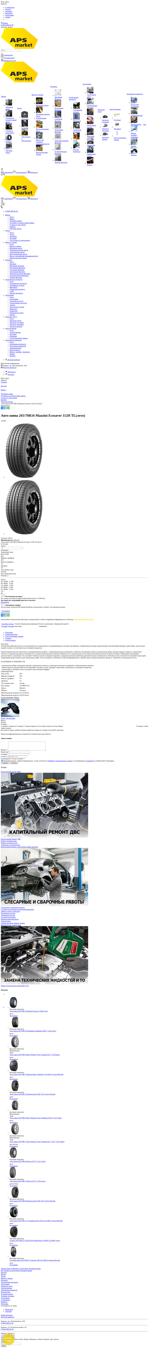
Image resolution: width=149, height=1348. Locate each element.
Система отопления (8, 917)
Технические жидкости (18, 283)
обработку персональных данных (60, 761)
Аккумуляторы (15, 332)
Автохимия (14, 299)
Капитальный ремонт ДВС (11, 772)
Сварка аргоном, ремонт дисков (13, 923)
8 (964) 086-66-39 (7, 1329)
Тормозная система (8, 915)
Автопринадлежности (18, 344)
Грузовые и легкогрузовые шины (13, 396)
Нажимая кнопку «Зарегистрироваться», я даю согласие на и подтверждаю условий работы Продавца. (58, 761)
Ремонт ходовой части (9, 843)
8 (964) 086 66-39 (7, 25)
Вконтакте (12, 372)
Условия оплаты (7, 1294)
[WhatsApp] (8, 408)
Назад (12, 217)
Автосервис (5, 1298)
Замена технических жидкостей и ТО (15, 986)
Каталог (4, 1272)
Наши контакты (7, 1315)
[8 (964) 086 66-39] (2, 207)
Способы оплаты (7, 624)
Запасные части (15, 321)
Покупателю (5, 1292)
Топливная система (8, 913)
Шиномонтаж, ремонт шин (11, 925)
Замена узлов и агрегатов (10, 911)
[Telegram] (5, 408)
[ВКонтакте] (2, 408)
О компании (5, 1300)
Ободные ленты (7, 402)
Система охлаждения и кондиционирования (17, 909)
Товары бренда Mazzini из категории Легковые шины (21, 1269)
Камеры (4, 400)
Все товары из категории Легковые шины (16, 1270)
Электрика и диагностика (10, 845)
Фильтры (13, 264)
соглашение (89, 761)
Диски (12, 234)
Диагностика (6, 921)
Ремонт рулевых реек (9, 841)
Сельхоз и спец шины (9, 398)
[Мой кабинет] (2, 170)
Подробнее (5, 602)
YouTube (11, 374)
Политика (4, 1304)
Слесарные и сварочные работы (13, 907)
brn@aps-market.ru (9, 367)
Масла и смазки (15, 246)
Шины (12, 219)
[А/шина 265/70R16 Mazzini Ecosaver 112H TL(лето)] (24, 477)
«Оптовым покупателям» (84, 619)
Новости (4, 1302)
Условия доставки (8, 626)
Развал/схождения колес (10, 919)
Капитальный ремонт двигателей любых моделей (19, 847)
